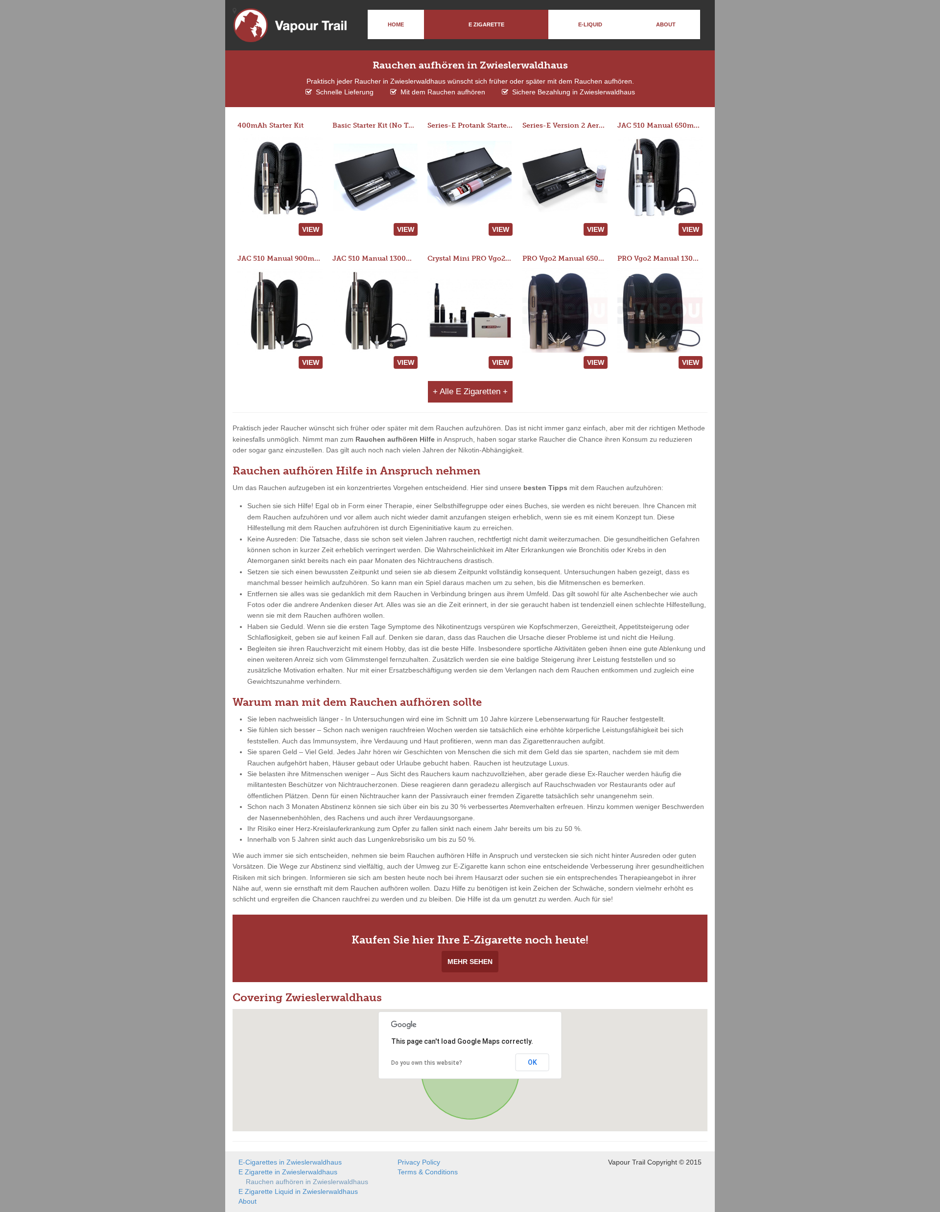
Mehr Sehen (470, 961)
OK (532, 1062)
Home (396, 24)
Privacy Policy (419, 1162)
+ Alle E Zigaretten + (470, 391)
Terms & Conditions (428, 1172)
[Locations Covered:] (234, 10)
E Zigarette (486, 24)
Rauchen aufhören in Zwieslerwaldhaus (307, 1182)
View (310, 229)
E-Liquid (590, 24)
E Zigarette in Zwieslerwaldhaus (287, 1172)
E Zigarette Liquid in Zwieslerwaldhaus (298, 1191)
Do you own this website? (426, 1062)
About (666, 24)
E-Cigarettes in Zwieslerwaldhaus (290, 1162)
